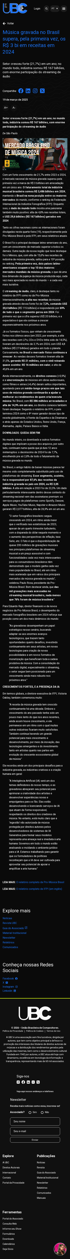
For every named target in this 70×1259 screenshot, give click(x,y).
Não (47, 1112)
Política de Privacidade (13, 1031)
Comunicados (10, 947)
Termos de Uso (53, 1031)
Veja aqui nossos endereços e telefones (35, 1091)
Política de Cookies (34, 1031)
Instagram (8, 986)
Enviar (35, 1139)
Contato (7, 1177)
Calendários (9, 1244)
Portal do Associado (13, 1218)
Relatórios (8, 942)
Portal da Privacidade (13, 1182)
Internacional (9, 1172)
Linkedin (7, 990)
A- (14, 107)
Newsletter (9, 937)
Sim (35, 1112)
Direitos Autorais (11, 1167)
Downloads (8, 1239)
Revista (41, 1167)
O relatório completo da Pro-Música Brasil (40, 882)
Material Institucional (14, 933)
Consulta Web (10, 1223)
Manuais (41, 1198)
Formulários (9, 1234)
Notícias (7, 918)
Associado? (17, 1112)
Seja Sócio (8, 1249)
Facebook (8, 978)
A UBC (6, 1162)
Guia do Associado (13, 928)
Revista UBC (10, 923)
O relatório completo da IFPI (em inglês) (39, 888)
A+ (6, 107)
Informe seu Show (12, 1228)
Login (37, 8)
